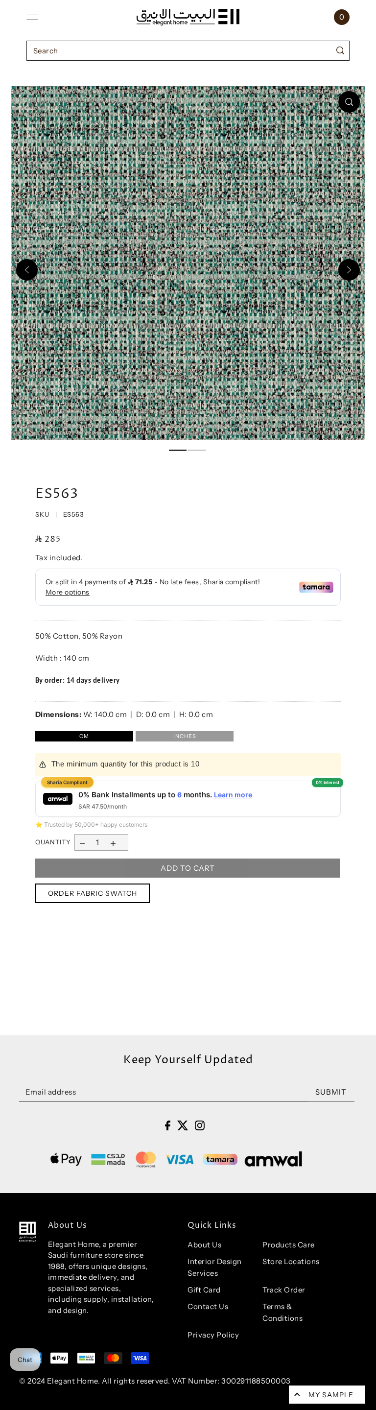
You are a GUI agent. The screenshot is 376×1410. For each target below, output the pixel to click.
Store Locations (291, 1261)
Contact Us (208, 1306)
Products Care (288, 1244)
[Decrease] (82, 842)
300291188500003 (256, 1381)
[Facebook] (167, 1125)
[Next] (349, 270)
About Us (204, 1244)
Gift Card (204, 1289)
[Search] (340, 50)
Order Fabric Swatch (92, 893)
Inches (184, 736)
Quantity (53, 842)
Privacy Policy (213, 1334)
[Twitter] (182, 1125)
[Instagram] (200, 1125)
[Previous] (27, 270)
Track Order (284, 1289)
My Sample (330, 1394)
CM (84, 736)
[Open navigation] (32, 17)
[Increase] (112, 842)
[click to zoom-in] (349, 102)
